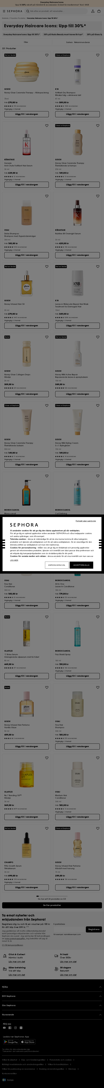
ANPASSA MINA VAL (56, 565)
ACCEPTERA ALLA (81, 565)
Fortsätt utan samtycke (86, 521)
